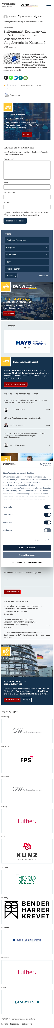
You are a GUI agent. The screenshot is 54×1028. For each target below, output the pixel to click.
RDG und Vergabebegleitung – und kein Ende (22, 418)
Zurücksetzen (43, 276)
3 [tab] (31, 952)
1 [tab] (25, 348)
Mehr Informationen (12, 700)
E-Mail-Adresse (10, 192)
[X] (6, 78)
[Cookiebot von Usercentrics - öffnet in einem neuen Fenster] (40, 464)
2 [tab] (29, 348)
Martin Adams (9, 606)
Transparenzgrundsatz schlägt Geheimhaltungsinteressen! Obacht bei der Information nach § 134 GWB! (23, 609)
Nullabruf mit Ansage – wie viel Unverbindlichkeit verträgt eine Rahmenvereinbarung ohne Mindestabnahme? (24, 435)
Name (6, 183)
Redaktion (12, 17)
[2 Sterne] (7, 85)
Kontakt (4, 1024)
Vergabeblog (9, 3)
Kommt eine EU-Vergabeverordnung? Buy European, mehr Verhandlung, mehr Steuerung (25, 401)
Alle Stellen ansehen (12, 592)
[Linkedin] (16, 78)
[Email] (25, 78)
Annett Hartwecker (17, 410)
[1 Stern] (5, 85)
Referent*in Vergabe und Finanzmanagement (22, 572)
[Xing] (20, 78)
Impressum (14, 1024)
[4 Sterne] (13, 85)
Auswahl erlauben (27, 555)
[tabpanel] (27, 342)
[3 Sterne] (10, 85)
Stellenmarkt (8, 28)
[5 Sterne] (16, 85)
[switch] (47, 515)
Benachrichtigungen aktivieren (16, 384)
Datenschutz (27, 1024)
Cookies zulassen (27, 548)
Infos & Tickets (9, 313)
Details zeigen (40, 540)
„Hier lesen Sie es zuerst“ (7, 6)
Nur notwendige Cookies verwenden (27, 562)
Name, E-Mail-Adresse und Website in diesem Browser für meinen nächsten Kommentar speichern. (27, 213)
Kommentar (9, 159)
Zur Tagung (27, 134)
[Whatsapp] (11, 78)
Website (7, 202)
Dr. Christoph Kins (17, 425)
